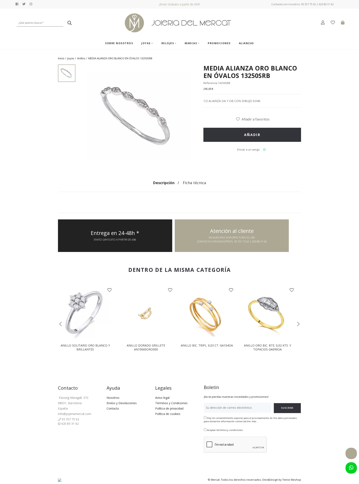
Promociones (219, 43)
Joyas (146, 43)
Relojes (168, 43)
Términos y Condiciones (171, 403)
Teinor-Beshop (291, 480)
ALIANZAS (246, 43)
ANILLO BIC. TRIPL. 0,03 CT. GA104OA (207, 345)
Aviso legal (162, 398)
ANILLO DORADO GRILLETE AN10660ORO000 (146, 347)
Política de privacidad (169, 408)
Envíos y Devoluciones (122, 403)
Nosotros (113, 398)
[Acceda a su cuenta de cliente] (324, 23)
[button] (60, 324)
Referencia (210, 83)
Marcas (191, 43)
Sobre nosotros (119, 43)
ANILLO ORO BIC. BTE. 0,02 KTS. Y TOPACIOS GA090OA (267, 347)
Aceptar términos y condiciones (225, 430)
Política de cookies (167, 414)
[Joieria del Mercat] (179, 23)
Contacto (113, 408)
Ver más (251, 421)
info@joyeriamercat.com (74, 414)
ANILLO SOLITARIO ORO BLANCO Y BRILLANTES (85, 347)
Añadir (252, 135)
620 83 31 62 (69, 424)
